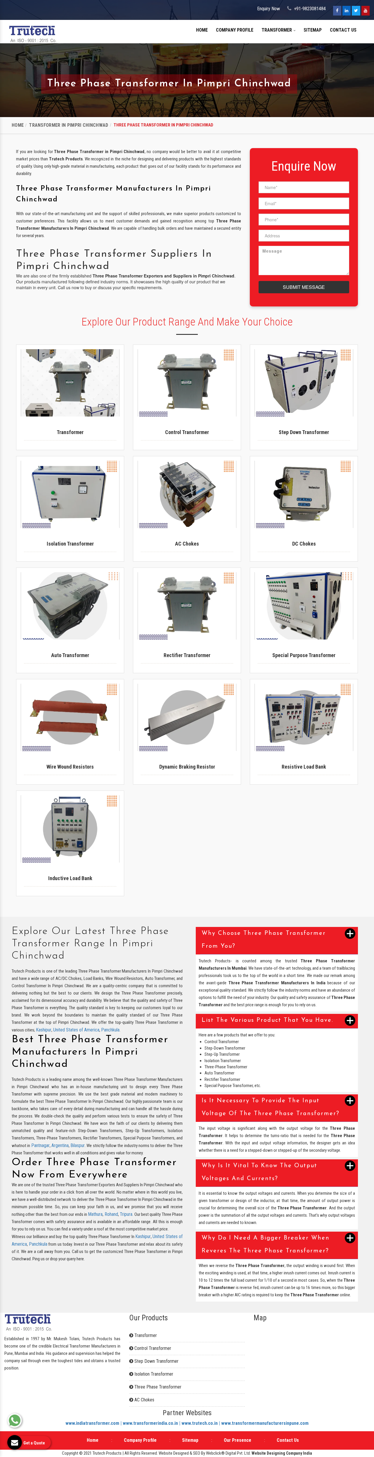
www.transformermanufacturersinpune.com (265, 1423)
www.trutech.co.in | (201, 1423)
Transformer (277, 30)
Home (202, 30)
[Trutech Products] (32, 33)
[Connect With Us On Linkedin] (346, 11)
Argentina (60, 1145)
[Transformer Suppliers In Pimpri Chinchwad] (70, 383)
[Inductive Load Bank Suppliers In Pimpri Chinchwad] (70, 829)
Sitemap (313, 30)
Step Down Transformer (156, 1361)
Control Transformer (152, 1348)
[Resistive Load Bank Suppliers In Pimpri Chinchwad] (304, 717)
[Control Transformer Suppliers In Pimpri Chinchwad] (187, 383)
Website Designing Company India (282, 1453)
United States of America (76, 1030)
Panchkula (110, 1030)
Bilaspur (77, 1145)
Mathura (95, 1214)
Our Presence (237, 1440)
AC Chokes (143, 1400)
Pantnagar (40, 1145)
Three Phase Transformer (157, 1387)
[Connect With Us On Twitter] (356, 11)
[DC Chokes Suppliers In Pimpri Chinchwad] (304, 494)
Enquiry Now (268, 8)
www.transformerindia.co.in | (152, 1423)
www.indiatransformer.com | (94, 1423)
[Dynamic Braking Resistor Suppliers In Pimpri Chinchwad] (187, 717)
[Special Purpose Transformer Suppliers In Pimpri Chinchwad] (304, 606)
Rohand (111, 1214)
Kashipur (43, 1030)
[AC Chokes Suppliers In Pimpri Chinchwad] (187, 494)
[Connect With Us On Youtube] (365, 11)
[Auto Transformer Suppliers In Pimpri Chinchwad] (70, 606)
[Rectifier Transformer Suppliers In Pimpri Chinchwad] (187, 606)
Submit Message (304, 287)
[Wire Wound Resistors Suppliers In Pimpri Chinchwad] (70, 717)
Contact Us (343, 30)
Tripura (126, 1214)
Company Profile (234, 30)
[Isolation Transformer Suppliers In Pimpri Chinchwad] (70, 494)
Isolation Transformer (153, 1374)
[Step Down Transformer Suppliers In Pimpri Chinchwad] (304, 383)
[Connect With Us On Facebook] (337, 11)
